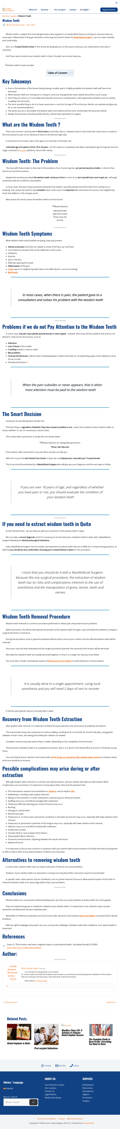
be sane (22, 150)
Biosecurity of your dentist (60, 661)
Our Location (60, 9)
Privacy (61, 1118)
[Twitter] (7, 986)
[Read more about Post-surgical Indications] (46, 1034)
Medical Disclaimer (53, 1097)
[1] (27, 362)
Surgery (13, 16)
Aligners (86, 1094)
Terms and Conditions (46, 1118)
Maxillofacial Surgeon (83, 37)
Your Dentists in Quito (54, 1085)
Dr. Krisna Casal (40, 981)
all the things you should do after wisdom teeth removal (75, 757)
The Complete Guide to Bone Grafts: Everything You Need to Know (100, 1041)
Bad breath (13, 272)
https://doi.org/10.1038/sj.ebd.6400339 (24, 947)
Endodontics (88, 1085)
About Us (33, 9)
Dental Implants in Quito (18, 1043)
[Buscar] (33, 1102)
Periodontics (88, 1091)
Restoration (87, 1088)
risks (73, 791)
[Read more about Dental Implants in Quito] (19, 1031)
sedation (52, 791)
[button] (117, 2)
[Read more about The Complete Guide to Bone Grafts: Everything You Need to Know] (101, 1029)
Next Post (112, 1002)
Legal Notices (50, 1094)
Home (5, 16)
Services (44, 9)
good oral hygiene (88, 915)
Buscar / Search (10, 1097)
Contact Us (49, 1091)
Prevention (87, 1097)
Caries (10, 269)
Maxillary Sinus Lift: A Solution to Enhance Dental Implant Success (72, 1032)
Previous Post (10, 1002)
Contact (72, 9)
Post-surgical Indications (46, 1048)
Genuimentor (89, 1123)
